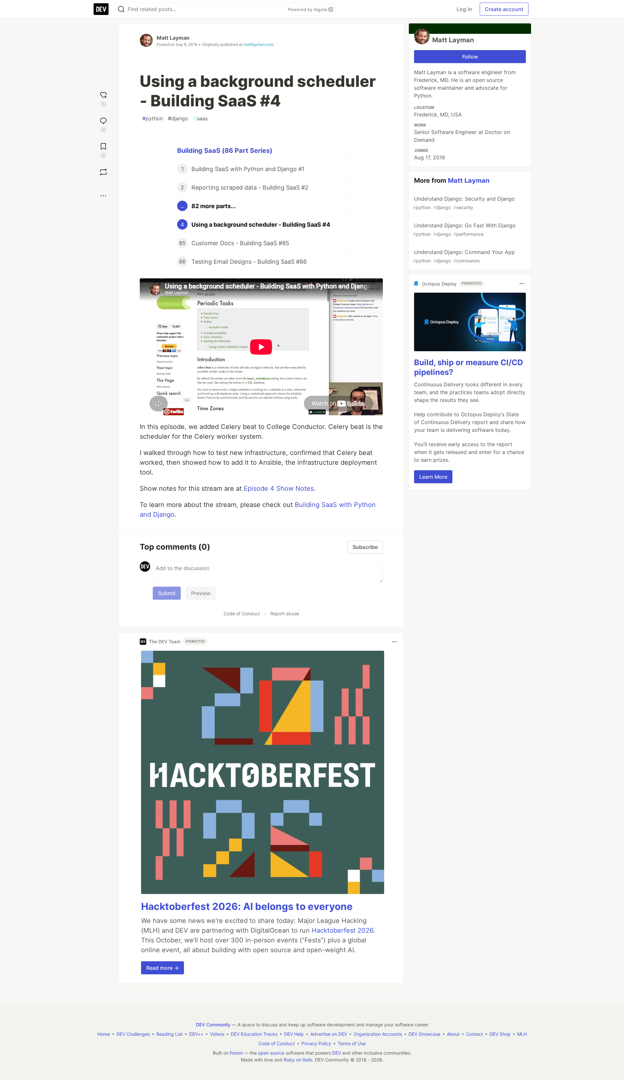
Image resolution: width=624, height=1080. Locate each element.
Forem (236, 1053)
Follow (470, 56)
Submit (167, 593)
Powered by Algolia (308, 9)
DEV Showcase (424, 1034)
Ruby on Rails (298, 1059)
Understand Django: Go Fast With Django (464, 229)
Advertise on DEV (328, 1034)
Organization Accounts (378, 1034)
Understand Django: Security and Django (464, 202)
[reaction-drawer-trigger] (103, 98)
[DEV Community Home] (101, 9)
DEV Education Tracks (254, 1034)
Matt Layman (173, 37)
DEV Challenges (133, 1034)
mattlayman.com (258, 44)
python (152, 118)
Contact (474, 1034)
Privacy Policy (316, 1043)
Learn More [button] (433, 476)
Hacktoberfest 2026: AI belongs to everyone (247, 906)
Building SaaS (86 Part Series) (224, 150)
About (453, 1034)
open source (271, 1053)
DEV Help (294, 1034)
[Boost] (103, 172)
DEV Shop (500, 1034)
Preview (201, 593)
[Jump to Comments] (103, 124)
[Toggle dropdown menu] (394, 641)
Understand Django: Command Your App (464, 256)
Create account (504, 9)
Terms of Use (352, 1043)
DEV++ (196, 1034)
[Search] (121, 9)
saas (200, 118)
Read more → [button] (162, 968)
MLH (522, 1034)
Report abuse (284, 613)
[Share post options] (103, 195)
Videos (217, 1034)
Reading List (169, 1034)
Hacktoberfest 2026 (342, 930)
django (178, 118)
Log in (464, 9)
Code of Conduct (242, 613)
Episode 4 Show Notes (279, 488)
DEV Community (213, 1024)
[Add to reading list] (103, 150)
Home (104, 1034)
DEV (336, 1053)
